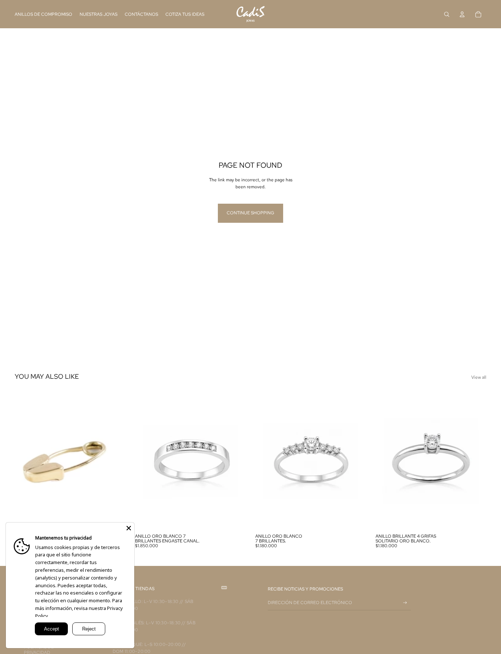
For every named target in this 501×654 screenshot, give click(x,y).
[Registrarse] (405, 602)
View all (478, 377)
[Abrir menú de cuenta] (462, 14)
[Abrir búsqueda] (447, 14)
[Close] (128, 528)
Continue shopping (250, 213)
